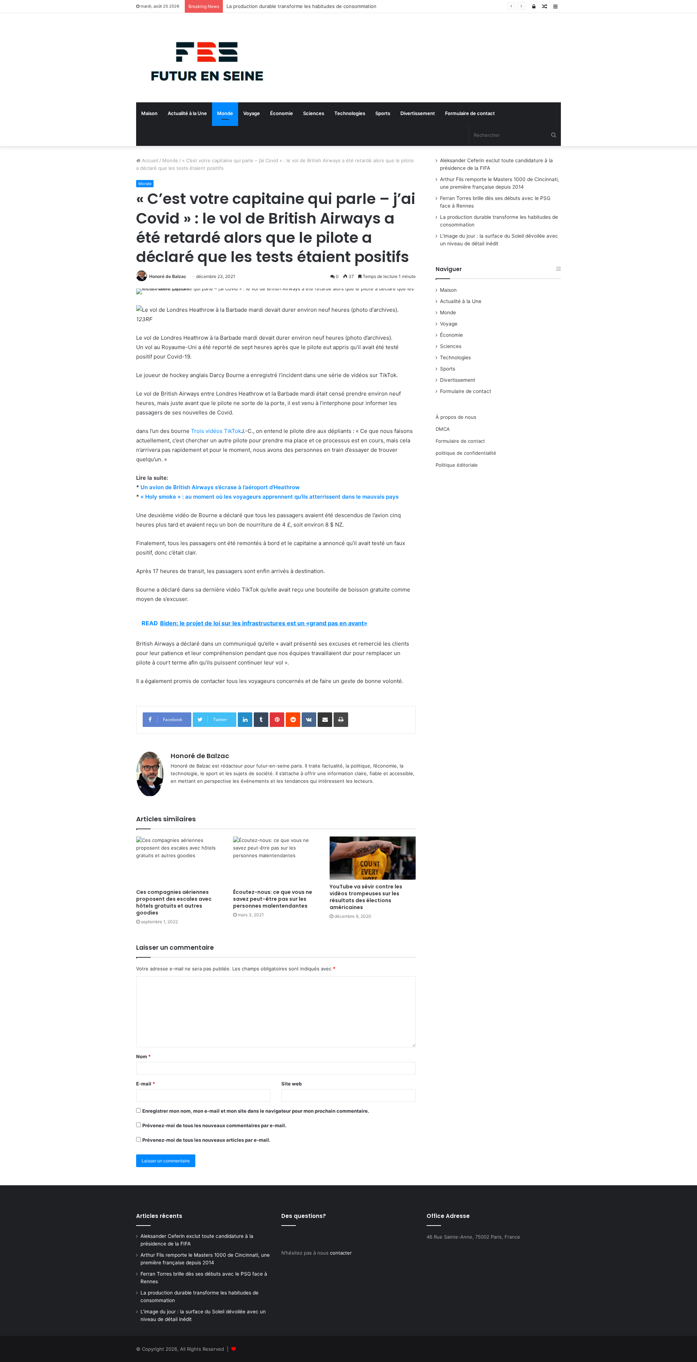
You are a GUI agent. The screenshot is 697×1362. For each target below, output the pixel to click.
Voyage (251, 113)
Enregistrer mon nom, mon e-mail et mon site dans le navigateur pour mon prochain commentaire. (255, 1111)
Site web (291, 1084)
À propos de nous (456, 417)
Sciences (313, 113)
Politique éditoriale (457, 465)
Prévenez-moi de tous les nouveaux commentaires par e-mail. (214, 1125)
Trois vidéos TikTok (215, 431)
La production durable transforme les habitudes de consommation (301, 6)
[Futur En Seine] (203, 58)
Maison (149, 113)
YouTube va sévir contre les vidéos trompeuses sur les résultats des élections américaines (366, 897)
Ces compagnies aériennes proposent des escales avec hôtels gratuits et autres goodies (174, 902)
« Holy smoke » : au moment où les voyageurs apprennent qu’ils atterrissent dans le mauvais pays (269, 496)
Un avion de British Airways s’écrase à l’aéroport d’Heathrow (220, 487)
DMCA (443, 429)
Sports (382, 113)
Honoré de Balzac (167, 276)
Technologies (349, 113)
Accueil (149, 160)
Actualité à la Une (187, 113)
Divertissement (417, 113)
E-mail (145, 1084)
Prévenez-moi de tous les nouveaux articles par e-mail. (206, 1140)
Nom (143, 1056)
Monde (225, 113)
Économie (281, 113)
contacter (341, 1253)
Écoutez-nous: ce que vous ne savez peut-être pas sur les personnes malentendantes (272, 898)
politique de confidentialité (466, 453)
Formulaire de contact (470, 113)
